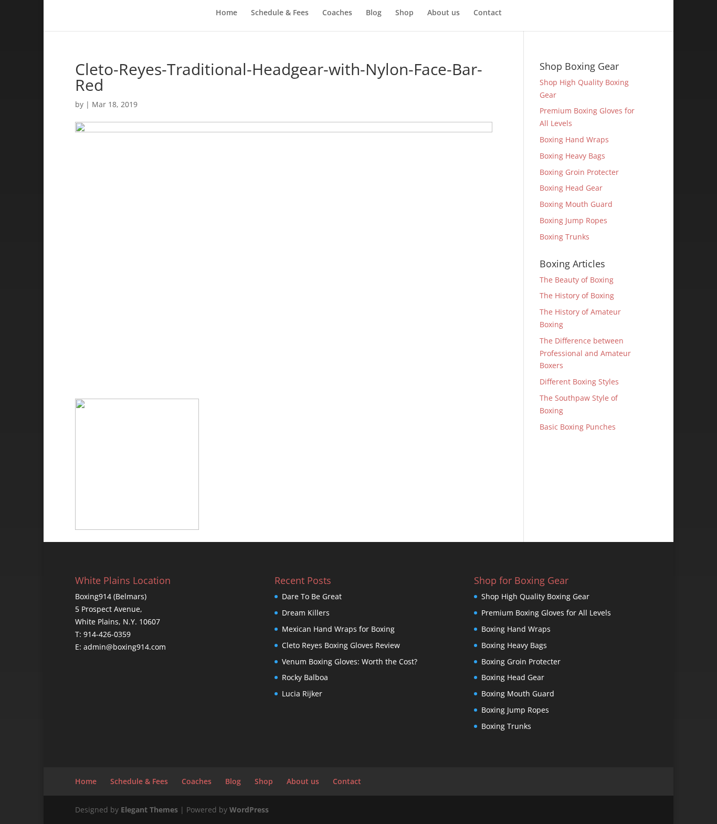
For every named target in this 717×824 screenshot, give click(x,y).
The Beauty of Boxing (577, 280)
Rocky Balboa (305, 677)
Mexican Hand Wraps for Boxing (338, 629)
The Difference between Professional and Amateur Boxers (585, 353)
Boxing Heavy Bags (572, 156)
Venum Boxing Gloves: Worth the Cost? (349, 661)
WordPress (249, 810)
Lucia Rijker (302, 693)
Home (226, 13)
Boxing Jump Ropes (573, 220)
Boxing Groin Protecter (579, 172)
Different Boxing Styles (579, 382)
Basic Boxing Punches (578, 427)
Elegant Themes (149, 810)
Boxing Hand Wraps (574, 139)
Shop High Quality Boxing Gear (535, 596)
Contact (487, 13)
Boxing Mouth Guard (576, 204)
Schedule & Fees (280, 13)
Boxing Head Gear (571, 188)
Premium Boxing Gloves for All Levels (546, 613)
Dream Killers (306, 613)
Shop (404, 13)
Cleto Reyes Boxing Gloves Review (341, 645)
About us (443, 13)
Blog (374, 13)
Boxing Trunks (564, 237)
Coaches (337, 13)
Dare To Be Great (312, 596)
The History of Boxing (577, 295)
